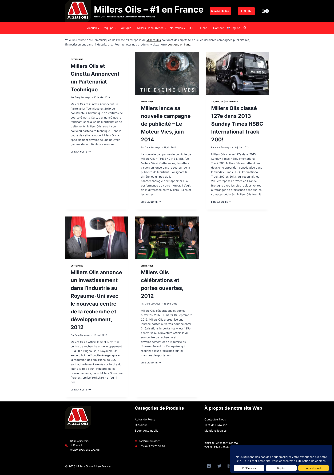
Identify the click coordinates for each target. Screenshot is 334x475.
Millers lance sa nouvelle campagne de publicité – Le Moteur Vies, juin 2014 (166, 124)
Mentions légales (215, 430)
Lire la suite (80, 151)
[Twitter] (219, 465)
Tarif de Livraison (215, 425)
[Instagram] (229, 465)
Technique (217, 101)
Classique (141, 425)
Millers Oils (153, 40)
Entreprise (77, 59)
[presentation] (167, 73)
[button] (245, 28)
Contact (218, 28)
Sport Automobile (146, 430)
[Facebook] (208, 465)
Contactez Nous (215, 419)
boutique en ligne (179, 44)
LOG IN (246, 11)
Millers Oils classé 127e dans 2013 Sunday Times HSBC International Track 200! (237, 124)
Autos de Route (145, 419)
